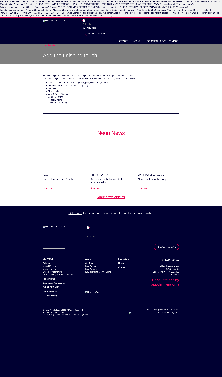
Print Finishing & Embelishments (58, 275)
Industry (103, 175)
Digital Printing (49, 266)
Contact (173, 41)
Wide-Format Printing (52, 272)
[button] (83, 20)
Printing (94, 175)
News (163, 41)
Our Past (89, 263)
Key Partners (91, 269)
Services (123, 41)
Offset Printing (49, 269)
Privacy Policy (48, 315)
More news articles (111, 197)
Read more (48, 188)
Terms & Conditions (64, 315)
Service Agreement (82, 315)
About (136, 41)
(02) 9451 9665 (89, 28)
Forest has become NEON (58, 179)
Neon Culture (157, 175)
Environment (144, 175)
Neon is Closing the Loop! (152, 179)
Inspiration (151, 41)
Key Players (90, 266)
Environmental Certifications (98, 272)
